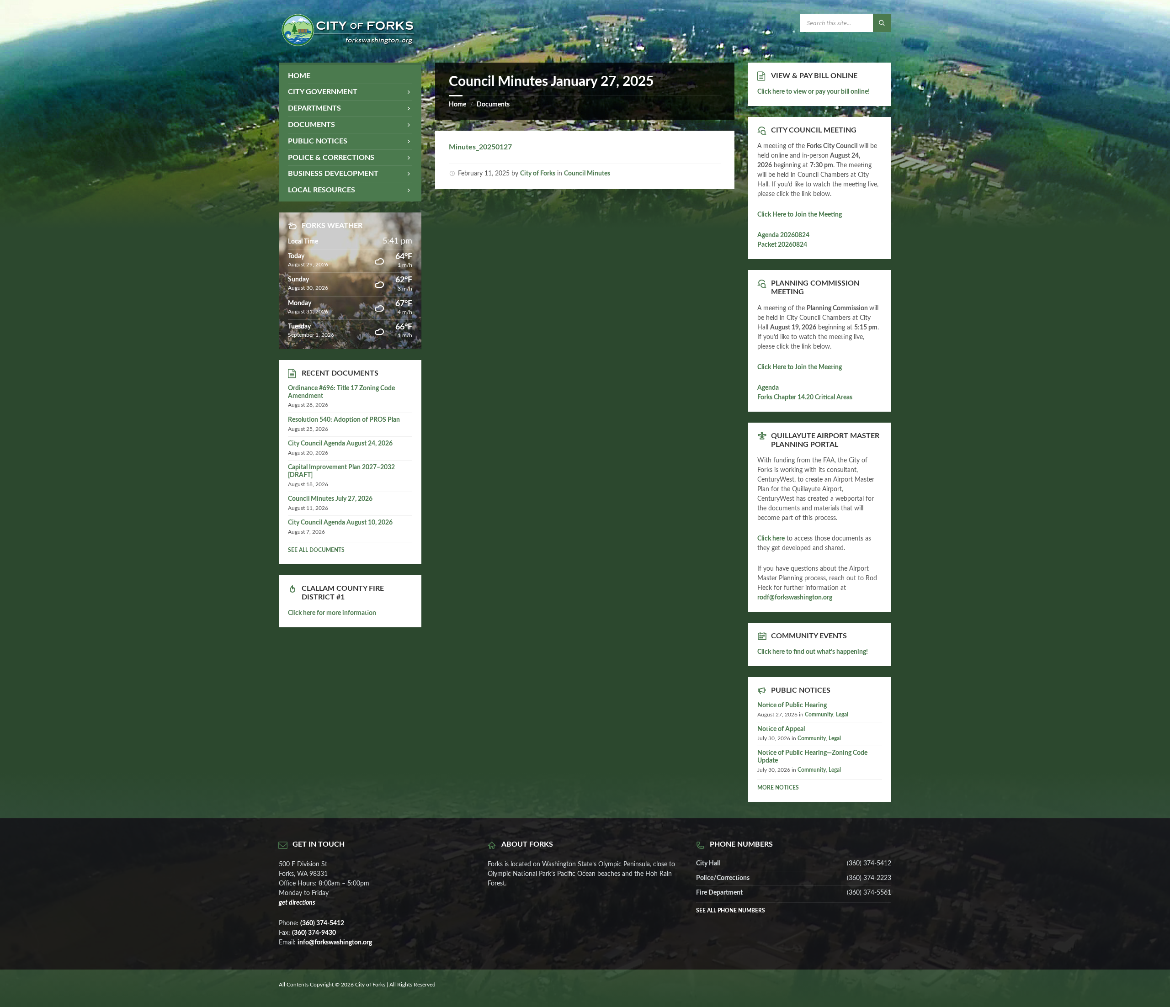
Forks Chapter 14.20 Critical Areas (804, 397)
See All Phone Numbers (730, 910)
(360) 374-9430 (314, 933)
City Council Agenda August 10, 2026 (340, 522)
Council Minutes (587, 173)
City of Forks (537, 173)
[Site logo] (347, 44)
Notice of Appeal (781, 729)
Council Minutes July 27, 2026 (330, 499)
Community (819, 714)
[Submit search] (882, 23)
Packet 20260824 (782, 245)
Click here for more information (332, 613)
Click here (771, 538)
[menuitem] (350, 76)
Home (457, 104)
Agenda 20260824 (783, 235)
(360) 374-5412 (322, 923)
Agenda (768, 388)
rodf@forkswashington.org (794, 597)
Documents (493, 104)
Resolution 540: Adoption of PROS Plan (344, 420)
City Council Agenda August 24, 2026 (340, 443)
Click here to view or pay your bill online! (813, 92)
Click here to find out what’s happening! (812, 652)
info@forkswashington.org (335, 942)
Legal (842, 714)
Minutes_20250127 (480, 147)
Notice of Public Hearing (792, 705)
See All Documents (316, 550)
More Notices (778, 787)
